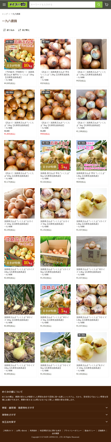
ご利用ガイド (8, 431)
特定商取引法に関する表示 (50, 431)
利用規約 (33, 431)
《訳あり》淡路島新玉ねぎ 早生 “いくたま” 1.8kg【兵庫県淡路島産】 (54, 74)
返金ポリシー (90, 431)
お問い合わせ (21, 431)
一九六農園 (8, 80)
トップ (5, 14)
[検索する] (98, 4)
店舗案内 (101, 431)
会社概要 (55, 433)
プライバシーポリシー (73, 431)
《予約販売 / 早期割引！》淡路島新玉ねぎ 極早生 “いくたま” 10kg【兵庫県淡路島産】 (19, 74)
